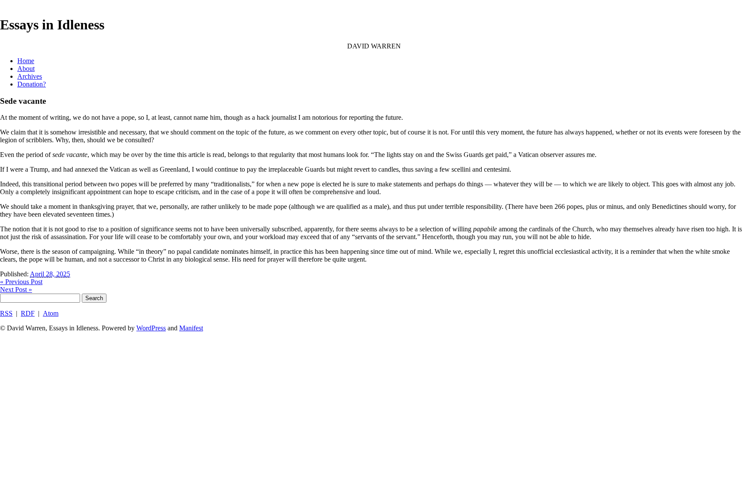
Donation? (31, 84)
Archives (29, 76)
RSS (6, 313)
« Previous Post (21, 281)
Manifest (191, 328)
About (26, 68)
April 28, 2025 (50, 274)
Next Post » (16, 289)
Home (25, 60)
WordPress (151, 328)
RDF (28, 313)
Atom (50, 313)
